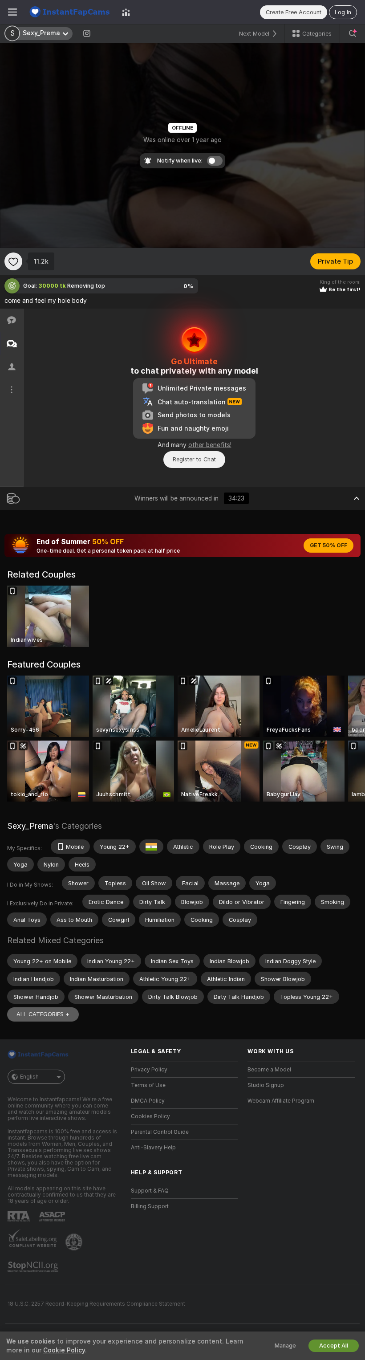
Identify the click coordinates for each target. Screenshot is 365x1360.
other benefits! (209, 444)
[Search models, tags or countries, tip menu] (352, 33)
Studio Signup (265, 1085)
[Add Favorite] (13, 261)
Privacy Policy (149, 1070)
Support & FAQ (150, 1191)
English (29, 1077)
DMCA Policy (148, 1101)
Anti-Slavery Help (153, 1147)
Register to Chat (194, 459)
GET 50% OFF (328, 545)
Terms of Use (148, 1085)
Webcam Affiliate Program (280, 1101)
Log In (343, 12)
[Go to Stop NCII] (34, 1267)
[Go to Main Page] (69, 12)
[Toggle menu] (12, 12)
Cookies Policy (150, 1116)
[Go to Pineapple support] (74, 1242)
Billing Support (150, 1206)
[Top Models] (126, 12)
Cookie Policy (64, 1350)
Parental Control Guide (160, 1132)
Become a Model (269, 1070)
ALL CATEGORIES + (42, 1014)
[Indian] (151, 846)
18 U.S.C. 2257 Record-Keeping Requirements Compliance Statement (96, 1304)
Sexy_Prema (30, 826)
